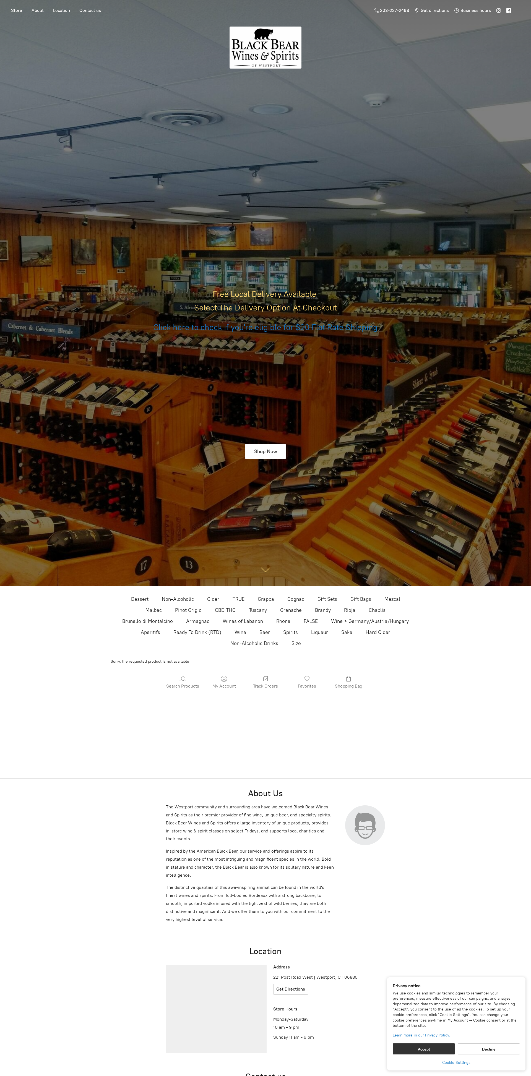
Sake (346, 632)
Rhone (283, 621)
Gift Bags (360, 599)
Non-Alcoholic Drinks (254, 643)
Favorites (307, 686)
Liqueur (319, 632)
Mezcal (392, 599)
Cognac (295, 599)
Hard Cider (378, 632)
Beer (264, 632)
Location (61, 10)
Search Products (182, 686)
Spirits (290, 632)
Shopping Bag (348, 686)
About (38, 10)
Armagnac (197, 621)
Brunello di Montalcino (147, 621)
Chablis (377, 610)
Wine (240, 632)
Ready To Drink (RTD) (197, 632)
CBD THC (225, 610)
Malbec (153, 610)
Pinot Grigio (188, 610)
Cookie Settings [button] (456, 1062)
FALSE (311, 621)
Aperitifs (150, 632)
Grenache (291, 610)
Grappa (266, 599)
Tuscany (258, 610)
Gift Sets (327, 599)
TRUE (238, 599)
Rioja (349, 610)
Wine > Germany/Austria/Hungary (370, 621)
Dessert (140, 599)
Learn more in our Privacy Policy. (421, 1035)
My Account (224, 686)
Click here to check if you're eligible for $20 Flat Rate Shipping (265, 327)
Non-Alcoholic (178, 599)
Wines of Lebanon (243, 621)
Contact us (90, 10)
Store (16, 10)
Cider (213, 599)
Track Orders (265, 686)
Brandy (323, 610)
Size (296, 643)
